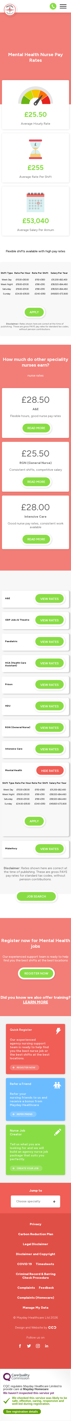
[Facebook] (20, 1345)
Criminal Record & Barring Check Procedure (35, 1276)
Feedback (46, 1287)
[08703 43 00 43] (52, 6)
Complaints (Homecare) (35, 1297)
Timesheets (45, 1264)
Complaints (26, 1287)
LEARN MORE (35, 1002)
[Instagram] (37, 1345)
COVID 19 (24, 1264)
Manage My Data (35, 1307)
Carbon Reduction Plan (35, 1234)
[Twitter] (28, 1345)
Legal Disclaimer (35, 1244)
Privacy (35, 1224)
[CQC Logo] (16, 1380)
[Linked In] (46, 1345)
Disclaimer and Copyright (35, 1254)
